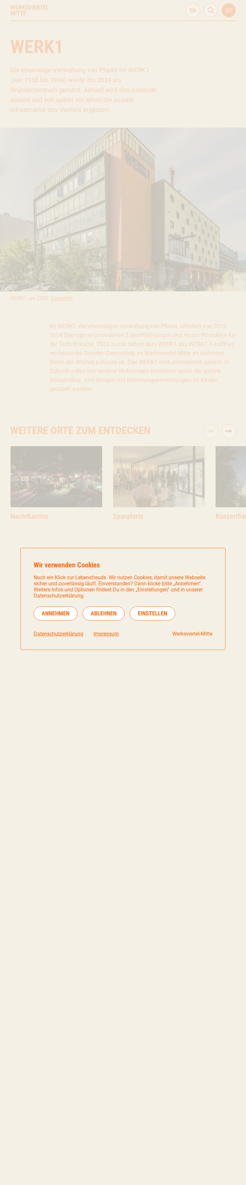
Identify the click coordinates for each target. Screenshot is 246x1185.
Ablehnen (104, 613)
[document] (123, 599)
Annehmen (56, 613)
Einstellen (152, 613)
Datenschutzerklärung (58, 634)
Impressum (106, 634)
